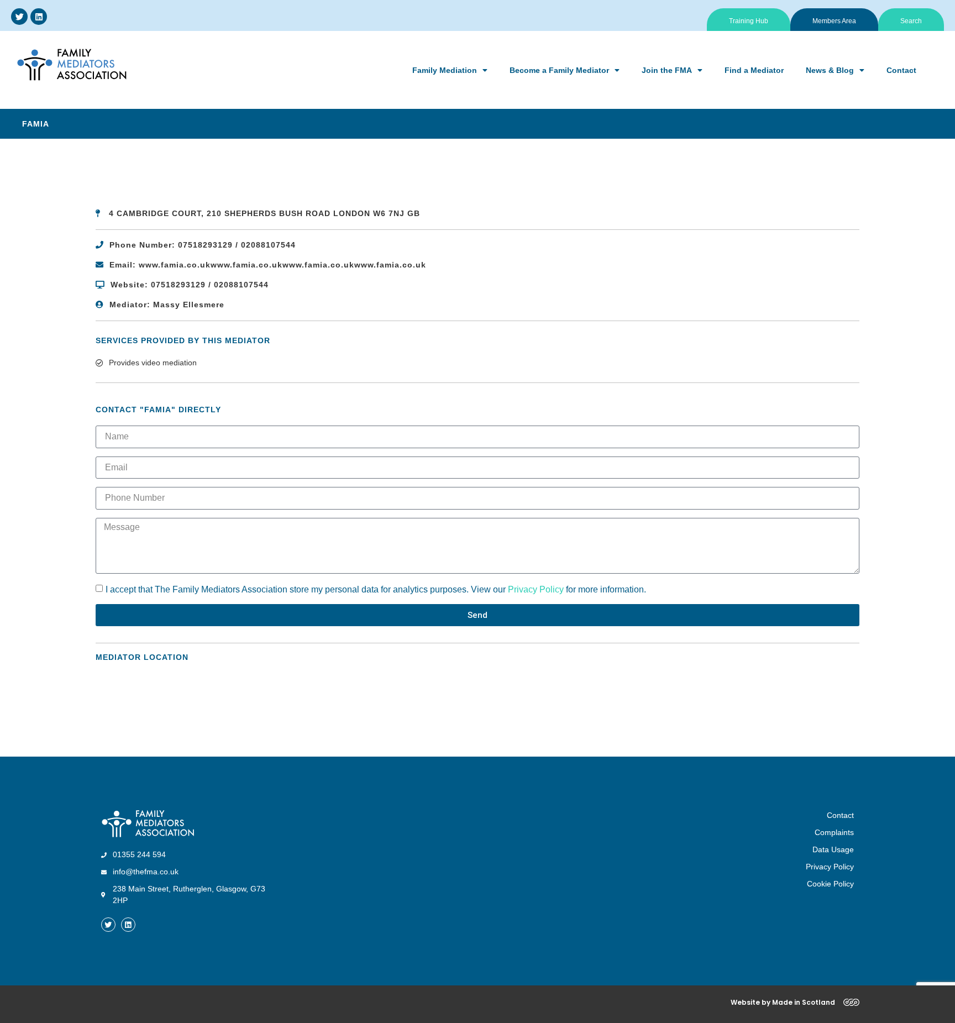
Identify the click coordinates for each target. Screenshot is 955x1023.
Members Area (834, 21)
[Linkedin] (38, 16)
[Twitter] (19, 16)
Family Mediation (444, 70)
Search (911, 21)
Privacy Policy (536, 589)
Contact (901, 70)
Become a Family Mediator (559, 70)
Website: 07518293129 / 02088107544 (190, 284)
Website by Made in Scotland (783, 1002)
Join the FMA (667, 70)
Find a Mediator (754, 70)
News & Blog (830, 70)
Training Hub (748, 21)
